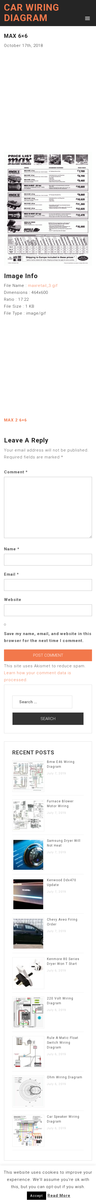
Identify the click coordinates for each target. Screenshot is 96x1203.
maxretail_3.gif (43, 285)
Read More (58, 1195)
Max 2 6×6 (15, 420)
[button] (86, 18)
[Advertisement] (48, 97)
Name (11, 549)
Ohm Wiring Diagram (64, 1077)
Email (11, 574)
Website (12, 599)
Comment (16, 472)
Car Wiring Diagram (31, 12)
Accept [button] (36, 1196)
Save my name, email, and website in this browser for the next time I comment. (47, 637)
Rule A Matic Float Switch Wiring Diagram (62, 1042)
